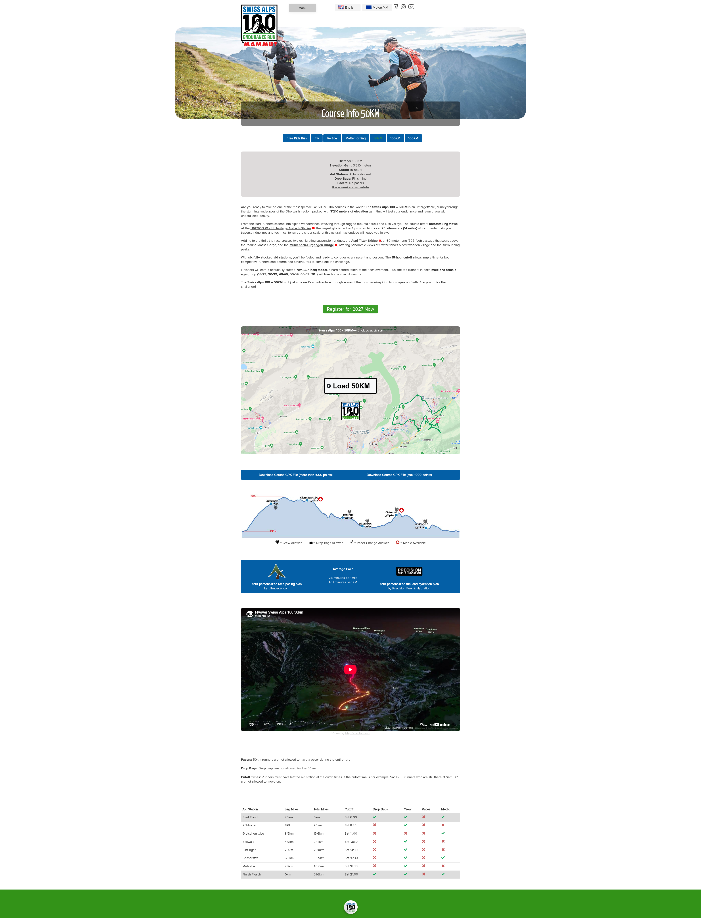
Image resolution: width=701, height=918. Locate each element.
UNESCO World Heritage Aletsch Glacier (280, 228)
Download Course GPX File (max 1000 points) (399, 475)
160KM (413, 138)
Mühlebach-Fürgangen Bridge (312, 245)
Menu (303, 7)
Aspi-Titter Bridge (364, 241)
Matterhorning (356, 138)
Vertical (332, 138)
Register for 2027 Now (350, 309)
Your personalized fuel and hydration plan (409, 584)
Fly (317, 138)
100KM (395, 138)
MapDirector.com (357, 733)
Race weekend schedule (350, 187)
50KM (378, 138)
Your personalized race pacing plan (277, 584)
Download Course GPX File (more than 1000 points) (295, 475)
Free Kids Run (297, 138)
